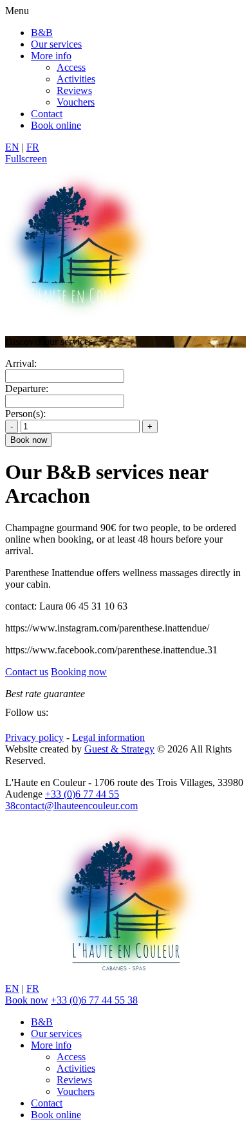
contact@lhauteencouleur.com (76, 805)
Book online (56, 125)
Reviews (74, 90)
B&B (42, 32)
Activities (76, 78)
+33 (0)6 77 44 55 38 (94, 1000)
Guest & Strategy (119, 748)
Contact (46, 113)
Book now (26, 1000)
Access (71, 67)
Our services (56, 44)
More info (51, 55)
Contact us (26, 671)
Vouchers (76, 102)
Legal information (108, 737)
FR (32, 147)
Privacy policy (34, 737)
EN (12, 147)
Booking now (79, 671)
